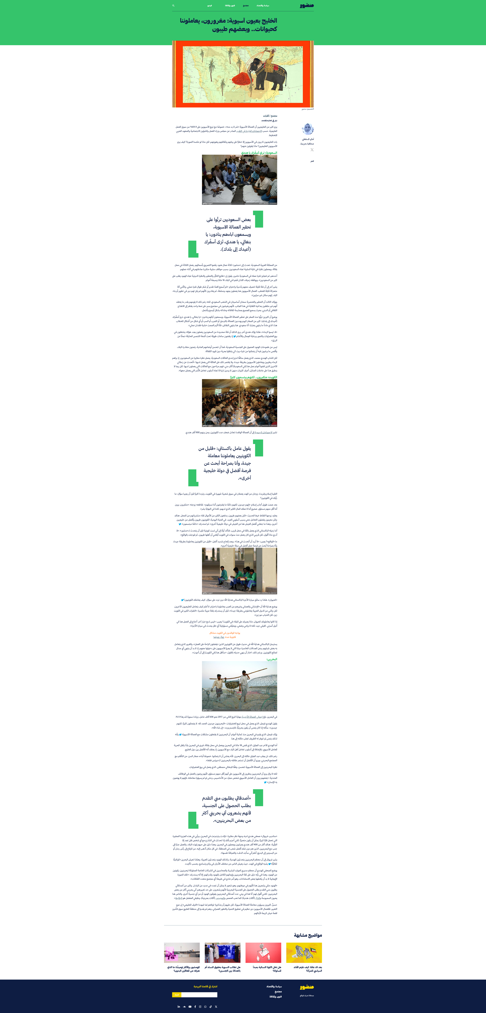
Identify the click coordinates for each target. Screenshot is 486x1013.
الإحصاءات (257, 131)
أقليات (266, 115)
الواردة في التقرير (244, 131)
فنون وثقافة (230, 5)
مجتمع (246, 5)
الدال (257, 898)
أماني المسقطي (308, 139)
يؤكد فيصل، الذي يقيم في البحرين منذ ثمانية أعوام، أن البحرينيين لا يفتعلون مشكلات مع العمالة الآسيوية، (229, 734)
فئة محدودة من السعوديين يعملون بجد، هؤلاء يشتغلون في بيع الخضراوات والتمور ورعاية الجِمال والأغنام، (225, 334)
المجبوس (220, 898)
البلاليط (179, 898)
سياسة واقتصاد (263, 5)
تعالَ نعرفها (219, 637)
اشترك (177, 995)
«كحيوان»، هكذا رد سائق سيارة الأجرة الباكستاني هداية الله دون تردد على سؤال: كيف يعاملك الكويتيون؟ (230, 600)
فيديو (210, 5)
